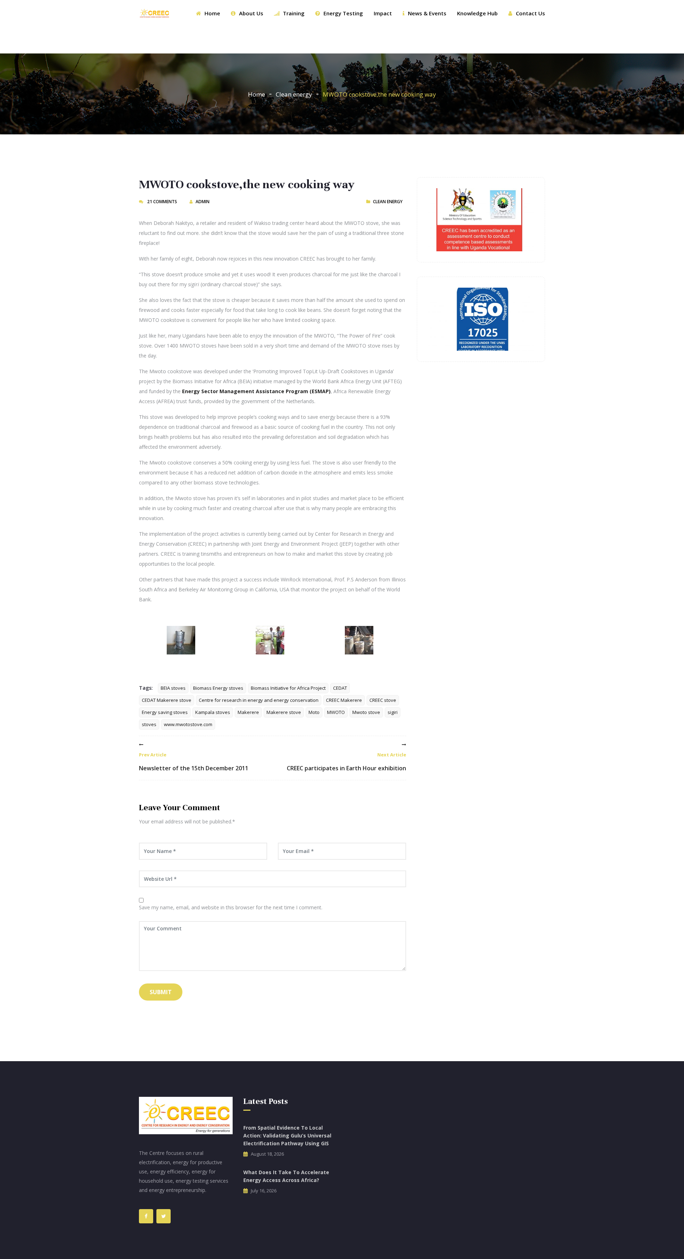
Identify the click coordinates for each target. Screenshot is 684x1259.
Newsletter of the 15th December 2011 (193, 761)
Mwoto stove (366, 712)
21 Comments (161, 202)
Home (212, 13)
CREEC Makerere (344, 700)
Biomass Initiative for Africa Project (288, 688)
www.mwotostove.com (188, 724)
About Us (251, 13)
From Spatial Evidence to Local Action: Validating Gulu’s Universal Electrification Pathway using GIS (287, 1135)
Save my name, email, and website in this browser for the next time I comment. (230, 907)
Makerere (248, 712)
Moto (314, 712)
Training (294, 13)
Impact (383, 13)
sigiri (393, 712)
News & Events (427, 13)
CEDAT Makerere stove (166, 700)
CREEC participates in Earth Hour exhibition (346, 761)
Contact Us (530, 13)
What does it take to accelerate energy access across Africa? (286, 1176)
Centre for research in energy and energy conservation (258, 700)
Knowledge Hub (477, 13)
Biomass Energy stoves (218, 688)
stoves (149, 724)
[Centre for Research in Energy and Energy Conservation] (154, 13)
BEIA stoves (173, 688)
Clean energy (294, 94)
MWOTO (336, 712)
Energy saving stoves (165, 712)
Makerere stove (283, 712)
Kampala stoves (212, 712)
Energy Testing (343, 13)
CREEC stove (382, 700)
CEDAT (340, 688)
